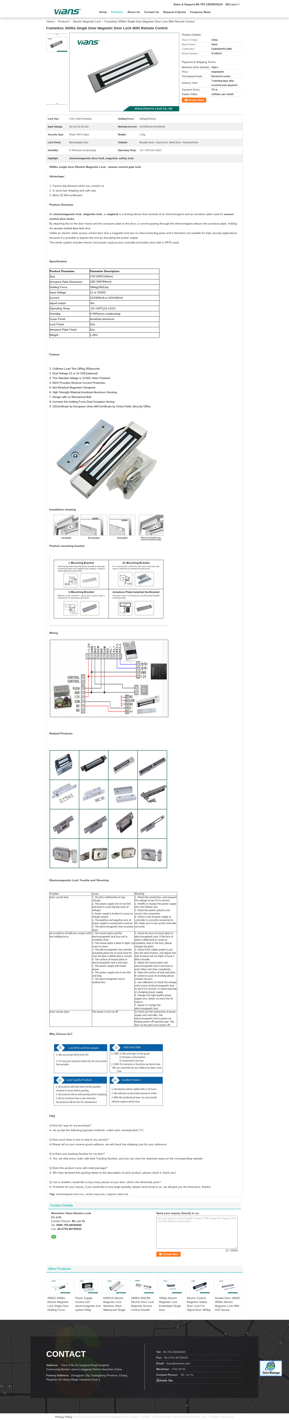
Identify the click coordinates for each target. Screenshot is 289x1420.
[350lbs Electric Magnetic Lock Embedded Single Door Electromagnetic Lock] (172, 1286)
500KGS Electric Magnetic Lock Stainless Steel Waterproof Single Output (114, 1305)
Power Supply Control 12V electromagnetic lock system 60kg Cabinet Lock (88, 1305)
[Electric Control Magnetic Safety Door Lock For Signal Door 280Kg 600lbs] (200, 1286)
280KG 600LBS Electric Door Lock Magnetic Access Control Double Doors (142, 1305)
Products (117, 12)
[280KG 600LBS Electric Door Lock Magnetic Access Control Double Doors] (144, 1286)
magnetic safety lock (117, 1194)
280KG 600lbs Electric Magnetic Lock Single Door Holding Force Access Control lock (59, 1305)
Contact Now (196, 100)
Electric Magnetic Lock (87, 21)
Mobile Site (166, 1380)
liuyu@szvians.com (178, 1363)
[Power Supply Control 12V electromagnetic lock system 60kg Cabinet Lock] (88, 1286)
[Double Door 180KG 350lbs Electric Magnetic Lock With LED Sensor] (227, 1286)
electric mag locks (95, 1194)
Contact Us (151, 12)
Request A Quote (174, 12)
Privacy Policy (63, 1416)
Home (103, 12)
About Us (133, 12)
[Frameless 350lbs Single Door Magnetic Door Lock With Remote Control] (56, 44)
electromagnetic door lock (70, 1194)
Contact (66, 1354)
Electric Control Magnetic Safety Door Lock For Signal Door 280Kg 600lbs (198, 1305)
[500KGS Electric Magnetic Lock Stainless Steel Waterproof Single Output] (116, 1286)
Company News (200, 12)
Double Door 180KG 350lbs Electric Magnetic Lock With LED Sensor (227, 1303)
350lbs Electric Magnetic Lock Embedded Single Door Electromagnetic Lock (170, 1307)
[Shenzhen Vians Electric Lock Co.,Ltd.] (67, 12)
